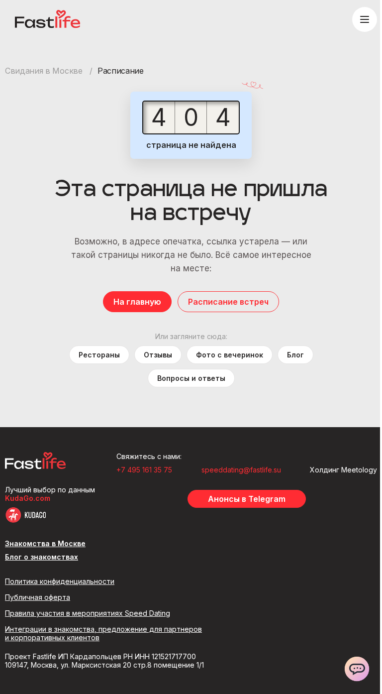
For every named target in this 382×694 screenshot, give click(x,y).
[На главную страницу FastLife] (35, 466)
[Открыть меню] (364, 19)
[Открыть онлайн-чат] (357, 669)
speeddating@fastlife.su (241, 469)
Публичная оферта (37, 597)
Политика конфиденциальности (59, 581)
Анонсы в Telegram (247, 499)
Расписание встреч (228, 302)
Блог (295, 354)
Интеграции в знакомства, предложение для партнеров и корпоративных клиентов (103, 633)
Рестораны (99, 354)
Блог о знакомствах (41, 557)
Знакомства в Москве (45, 543)
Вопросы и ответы (191, 378)
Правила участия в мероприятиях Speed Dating (87, 613)
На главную (137, 302)
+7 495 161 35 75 (144, 469)
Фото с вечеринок (229, 354)
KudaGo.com (27, 498)
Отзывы (158, 354)
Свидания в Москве (45, 71)
